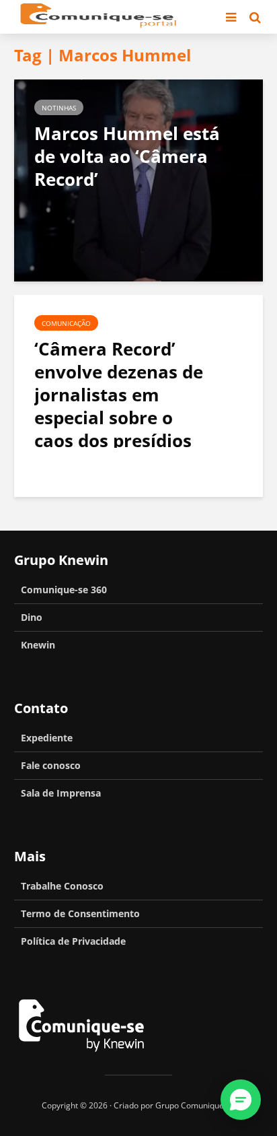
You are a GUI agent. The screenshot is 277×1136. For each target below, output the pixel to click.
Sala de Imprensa (61, 793)
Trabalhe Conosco (62, 885)
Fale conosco (51, 765)
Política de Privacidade (73, 941)
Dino (31, 617)
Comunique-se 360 (64, 589)
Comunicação (66, 323)
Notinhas (59, 107)
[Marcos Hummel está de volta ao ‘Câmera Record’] (138, 179)
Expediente (47, 737)
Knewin (38, 644)
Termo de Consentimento (80, 913)
